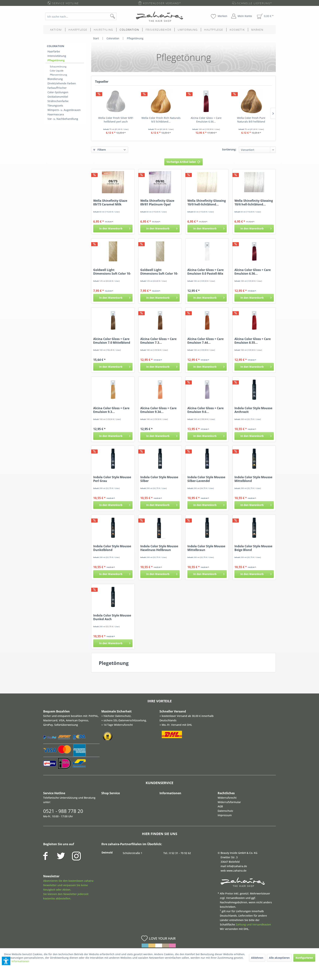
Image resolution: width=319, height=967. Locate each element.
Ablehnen (257, 957)
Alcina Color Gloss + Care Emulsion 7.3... (158, 340)
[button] (6, 961)
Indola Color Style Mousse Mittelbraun (206, 548)
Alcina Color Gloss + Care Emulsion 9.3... (111, 410)
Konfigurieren (304, 957)
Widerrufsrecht (227, 797)
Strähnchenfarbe (57, 101)
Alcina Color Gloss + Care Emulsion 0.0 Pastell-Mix (205, 271)
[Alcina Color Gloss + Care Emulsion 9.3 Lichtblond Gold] (113, 390)
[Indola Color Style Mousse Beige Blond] (254, 528)
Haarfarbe (53, 51)
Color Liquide (57, 70)
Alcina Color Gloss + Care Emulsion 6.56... (206, 119)
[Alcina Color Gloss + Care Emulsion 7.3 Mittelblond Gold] (160, 320)
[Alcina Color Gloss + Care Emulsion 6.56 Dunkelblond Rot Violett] (206, 101)
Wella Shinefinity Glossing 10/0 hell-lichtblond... (206, 202)
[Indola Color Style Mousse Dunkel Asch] (113, 597)
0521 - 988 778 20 (63, 811)
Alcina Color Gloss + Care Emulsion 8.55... (252, 340)
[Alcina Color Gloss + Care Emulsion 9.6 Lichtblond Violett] (207, 390)
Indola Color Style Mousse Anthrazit (253, 410)
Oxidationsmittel (57, 96)
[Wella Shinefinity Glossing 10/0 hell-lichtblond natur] (207, 182)
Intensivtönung (56, 56)
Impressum (225, 815)
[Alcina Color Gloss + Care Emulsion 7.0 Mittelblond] (113, 320)
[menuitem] (84, 16)
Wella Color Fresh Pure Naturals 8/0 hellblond (251, 119)
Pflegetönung (56, 60)
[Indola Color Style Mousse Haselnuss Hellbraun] (160, 528)
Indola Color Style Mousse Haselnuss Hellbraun (159, 548)
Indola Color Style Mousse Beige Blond (253, 548)
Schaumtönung (58, 66)
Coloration (55, 46)
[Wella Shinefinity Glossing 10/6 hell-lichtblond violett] (254, 182)
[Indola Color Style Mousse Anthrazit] (254, 390)
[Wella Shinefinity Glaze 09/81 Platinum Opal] (160, 182)
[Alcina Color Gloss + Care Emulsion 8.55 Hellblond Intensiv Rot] (254, 320)
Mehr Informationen (16, 961)
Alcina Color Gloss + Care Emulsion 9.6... (205, 410)
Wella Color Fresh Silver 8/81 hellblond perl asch (115, 119)
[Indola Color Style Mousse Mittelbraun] (207, 528)
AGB (220, 806)
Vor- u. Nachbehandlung (62, 119)
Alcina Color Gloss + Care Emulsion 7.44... (205, 340)
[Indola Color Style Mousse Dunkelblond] (113, 528)
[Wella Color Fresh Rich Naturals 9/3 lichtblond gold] (161, 101)
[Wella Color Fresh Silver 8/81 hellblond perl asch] (116, 101)
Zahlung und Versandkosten (253, 924)
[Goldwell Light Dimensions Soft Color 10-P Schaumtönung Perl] (113, 251)
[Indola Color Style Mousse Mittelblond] (254, 459)
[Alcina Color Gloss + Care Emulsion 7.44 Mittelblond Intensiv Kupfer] (207, 320)
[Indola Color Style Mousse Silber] (160, 459)
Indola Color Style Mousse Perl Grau (112, 479)
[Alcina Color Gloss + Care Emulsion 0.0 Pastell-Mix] (207, 251)
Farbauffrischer (57, 88)
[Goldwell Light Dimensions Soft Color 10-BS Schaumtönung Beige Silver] (160, 251)
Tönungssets (55, 105)
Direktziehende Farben (61, 83)
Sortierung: (229, 149)
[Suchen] (118, 16)
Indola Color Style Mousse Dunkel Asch (112, 617)
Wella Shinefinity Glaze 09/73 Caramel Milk (110, 202)
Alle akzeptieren (279, 957)
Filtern (101, 149)
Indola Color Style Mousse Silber (159, 479)
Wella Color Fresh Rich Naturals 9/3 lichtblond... (161, 119)
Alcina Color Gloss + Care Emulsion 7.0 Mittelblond (111, 340)
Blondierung (55, 79)
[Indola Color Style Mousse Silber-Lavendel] (207, 459)
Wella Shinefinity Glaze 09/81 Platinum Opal (157, 202)
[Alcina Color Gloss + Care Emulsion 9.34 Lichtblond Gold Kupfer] (160, 390)
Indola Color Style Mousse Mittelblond (253, 479)
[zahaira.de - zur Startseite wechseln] (159, 17)
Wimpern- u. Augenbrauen (64, 110)
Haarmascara (55, 114)
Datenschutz (225, 811)
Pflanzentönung (58, 74)
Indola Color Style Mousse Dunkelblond (112, 548)
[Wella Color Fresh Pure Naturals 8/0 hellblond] (251, 101)
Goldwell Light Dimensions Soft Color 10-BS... (159, 271)
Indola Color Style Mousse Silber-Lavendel (206, 479)
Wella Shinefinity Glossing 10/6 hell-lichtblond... (253, 202)
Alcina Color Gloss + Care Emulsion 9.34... (158, 410)
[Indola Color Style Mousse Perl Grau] (113, 459)
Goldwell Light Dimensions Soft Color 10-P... (112, 271)
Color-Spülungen (57, 92)
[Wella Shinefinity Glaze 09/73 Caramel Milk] (113, 182)
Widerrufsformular (229, 802)
